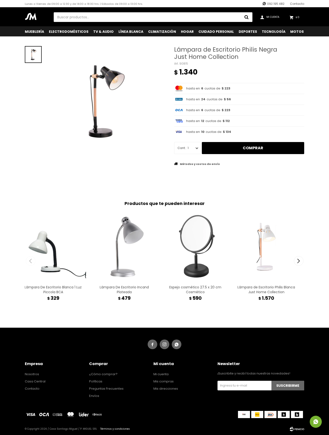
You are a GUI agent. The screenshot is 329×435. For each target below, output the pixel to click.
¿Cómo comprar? (103, 374)
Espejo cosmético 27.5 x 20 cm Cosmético (195, 289)
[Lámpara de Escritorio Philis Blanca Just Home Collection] (266, 247)
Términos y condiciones (115, 429)
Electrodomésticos (68, 31)
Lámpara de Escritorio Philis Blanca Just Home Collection (266, 289)
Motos (297, 31)
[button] (298, 261)
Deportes (248, 31)
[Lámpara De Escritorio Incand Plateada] (124, 247)
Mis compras (163, 381)
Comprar (253, 148)
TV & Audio (103, 31)
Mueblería (34, 31)
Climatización (162, 31)
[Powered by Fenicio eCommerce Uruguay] (297, 429)
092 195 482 (275, 4)
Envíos (94, 396)
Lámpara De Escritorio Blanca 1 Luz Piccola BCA (53, 289)
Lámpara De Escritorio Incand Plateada (124, 289)
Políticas (95, 381)
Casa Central (35, 381)
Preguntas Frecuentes (106, 388)
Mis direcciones (165, 388)
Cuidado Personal (216, 31)
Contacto (297, 4)
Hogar (187, 31)
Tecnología (273, 31)
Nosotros (32, 374)
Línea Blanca (130, 31)
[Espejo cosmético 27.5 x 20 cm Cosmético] (195, 247)
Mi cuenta (161, 374)
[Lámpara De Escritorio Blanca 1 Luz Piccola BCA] (53, 247)
